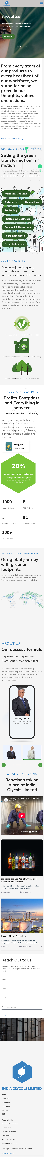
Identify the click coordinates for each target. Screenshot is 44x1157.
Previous (4, 765)
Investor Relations (9, 1132)
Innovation (6, 1106)
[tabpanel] (12, 752)
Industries (5, 1098)
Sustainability (7, 1102)
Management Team (9, 1143)
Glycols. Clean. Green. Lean (14, 936)
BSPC (4, 1094)
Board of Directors (9, 1139)
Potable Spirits (7, 1120)
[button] (41, 3)
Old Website (6, 1136)
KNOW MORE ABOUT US (11, 139)
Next (40, 765)
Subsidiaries (6, 1128)
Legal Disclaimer (8, 1153)
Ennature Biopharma (10, 1124)
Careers (5, 1110)
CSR (3, 1114)
